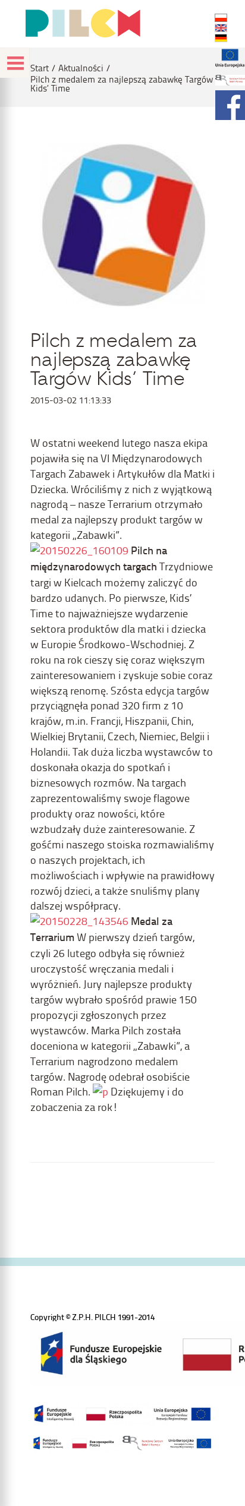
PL (221, 17)
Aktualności (80, 68)
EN (221, 27)
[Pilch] (82, 23)
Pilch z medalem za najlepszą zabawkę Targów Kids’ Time (121, 84)
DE (221, 38)
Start (39, 68)
